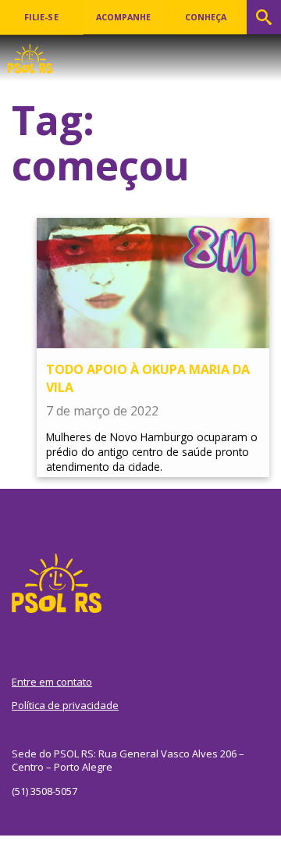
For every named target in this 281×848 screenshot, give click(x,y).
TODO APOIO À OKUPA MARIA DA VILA (148, 378)
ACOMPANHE (123, 17)
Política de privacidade (65, 705)
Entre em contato (52, 682)
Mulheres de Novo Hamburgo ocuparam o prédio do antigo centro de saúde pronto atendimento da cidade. (152, 451)
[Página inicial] (30, 53)
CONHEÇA (205, 17)
